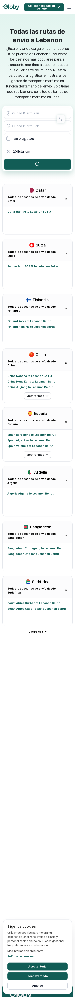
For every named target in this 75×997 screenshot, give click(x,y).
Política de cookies (20, 956)
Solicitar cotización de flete (41, 7)
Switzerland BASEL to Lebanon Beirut (33, 266)
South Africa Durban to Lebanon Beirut (33, 603)
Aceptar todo (37, 966)
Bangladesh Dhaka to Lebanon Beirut (33, 554)
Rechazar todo (37, 976)
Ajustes (37, 985)
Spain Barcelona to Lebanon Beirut (31, 435)
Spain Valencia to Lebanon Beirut (30, 446)
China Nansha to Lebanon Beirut (29, 376)
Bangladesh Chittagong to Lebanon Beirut (36, 548)
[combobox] (37, 113)
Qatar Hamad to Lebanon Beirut (29, 211)
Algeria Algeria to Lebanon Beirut (30, 493)
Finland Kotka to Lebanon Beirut (29, 321)
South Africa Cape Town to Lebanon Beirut (36, 608)
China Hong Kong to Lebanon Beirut (31, 381)
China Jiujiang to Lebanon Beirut (30, 387)
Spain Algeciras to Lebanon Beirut (31, 440)
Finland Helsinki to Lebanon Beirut (31, 327)
